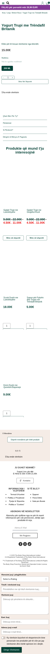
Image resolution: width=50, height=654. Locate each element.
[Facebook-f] (20, 544)
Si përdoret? (8, 130)
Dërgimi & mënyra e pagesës (15, 137)
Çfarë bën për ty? (10, 116)
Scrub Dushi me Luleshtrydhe (10, 299)
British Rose (16, 13)
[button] (3, 3)
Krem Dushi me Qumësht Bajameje (12, 386)
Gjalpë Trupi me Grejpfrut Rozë (34, 211)
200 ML (7, 68)
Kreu (4, 13)
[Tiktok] (29, 544)
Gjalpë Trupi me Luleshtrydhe (10, 211)
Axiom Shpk (26, 566)
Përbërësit (7, 123)
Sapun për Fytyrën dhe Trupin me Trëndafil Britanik (35, 300)
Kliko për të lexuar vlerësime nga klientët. (20, 44)
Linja (9, 13)
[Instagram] (25, 544)
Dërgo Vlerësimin (11, 650)
